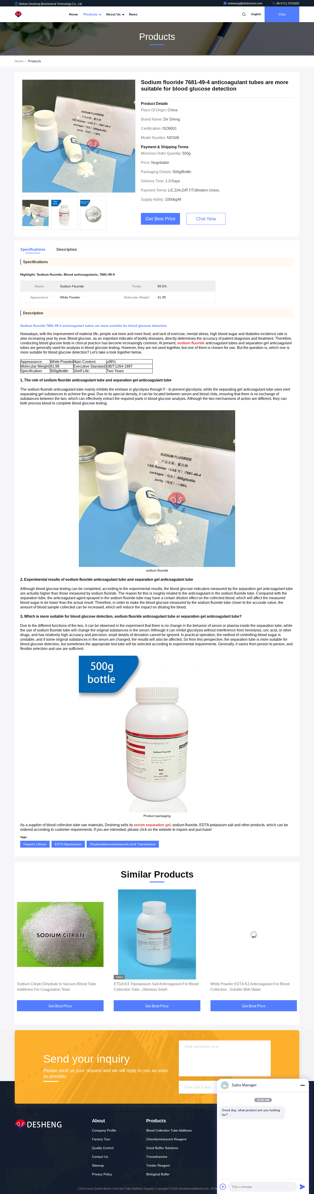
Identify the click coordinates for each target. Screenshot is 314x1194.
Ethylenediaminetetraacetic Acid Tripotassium (123, 844)
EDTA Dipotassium (68, 844)
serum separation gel (152, 825)
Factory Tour (101, 1139)
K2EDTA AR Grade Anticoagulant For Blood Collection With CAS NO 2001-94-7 (246, 986)
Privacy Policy (102, 1174)
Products (91, 14)
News (133, 14)
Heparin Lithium (34, 844)
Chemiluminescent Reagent (166, 1139)
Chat (282, 14)
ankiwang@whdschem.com (245, 3)
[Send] (302, 1187)
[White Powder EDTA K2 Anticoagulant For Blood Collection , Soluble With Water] (157, 934)
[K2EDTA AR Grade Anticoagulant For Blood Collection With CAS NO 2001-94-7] (253, 934)
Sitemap (98, 1165)
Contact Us (100, 1157)
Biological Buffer (158, 1174)
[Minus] (302, 1085)
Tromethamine (156, 1157)
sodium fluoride (191, 343)
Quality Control (103, 1148)
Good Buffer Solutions (162, 1148)
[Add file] (223, 1187)
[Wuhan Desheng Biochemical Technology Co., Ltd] (29, 14)
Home (73, 14)
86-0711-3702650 (287, 3)
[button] (23, 945)
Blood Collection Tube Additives (169, 1130)
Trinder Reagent (158, 1165)
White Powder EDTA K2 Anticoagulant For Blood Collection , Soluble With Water (153, 986)
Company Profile (104, 1130)
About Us (114, 14)
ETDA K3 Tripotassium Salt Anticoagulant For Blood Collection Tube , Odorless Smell (59, 986)
